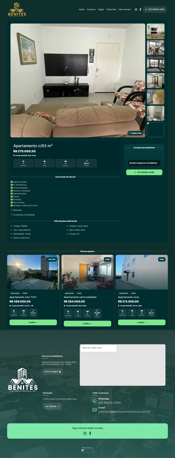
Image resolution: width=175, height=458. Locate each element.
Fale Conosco (124, 9)
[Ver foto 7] (156, 129)
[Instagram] (136, 9)
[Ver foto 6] (156, 113)
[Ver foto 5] (156, 97)
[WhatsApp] (94, 401)
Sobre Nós (111, 9)
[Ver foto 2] (156, 47)
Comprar (91, 9)
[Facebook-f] (140, 9)
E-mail (101, 408)
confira (32, 322)
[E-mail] (94, 410)
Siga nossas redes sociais (87, 428)
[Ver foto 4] (156, 80)
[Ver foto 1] (156, 31)
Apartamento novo (128, 297)
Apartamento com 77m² (23, 297)
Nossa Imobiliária (52, 356)
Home (82, 9)
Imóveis (47, 393)
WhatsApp (103, 399)
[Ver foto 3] (156, 64)
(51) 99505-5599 (145, 172)
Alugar (101, 9)
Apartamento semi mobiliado (80, 297)
